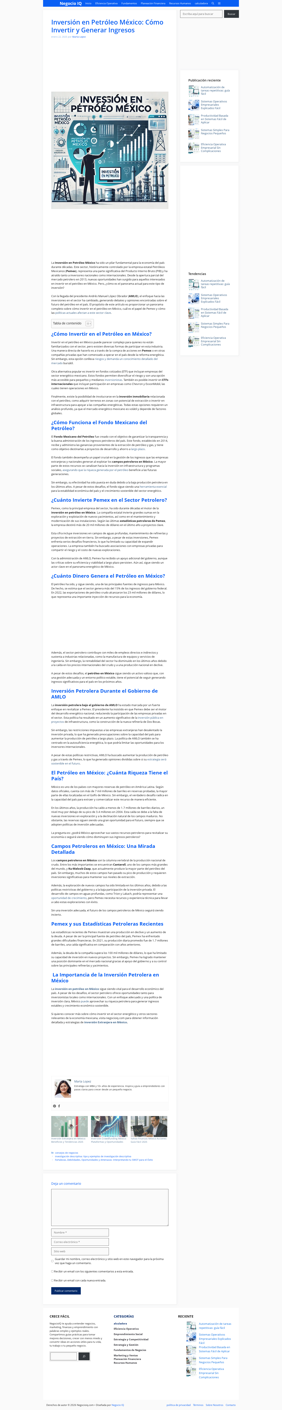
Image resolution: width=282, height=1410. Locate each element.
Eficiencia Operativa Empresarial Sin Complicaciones (213, 147)
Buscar (231, 14)
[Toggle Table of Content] (86, 323)
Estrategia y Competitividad (131, 1339)
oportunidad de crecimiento (69, 898)
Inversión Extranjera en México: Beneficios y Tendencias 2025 (68, 1140)
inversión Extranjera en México (105, 1022)
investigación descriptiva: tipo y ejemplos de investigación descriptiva (93, 1156)
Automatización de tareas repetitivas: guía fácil (215, 90)
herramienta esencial (153, 486)
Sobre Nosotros (214, 1405)
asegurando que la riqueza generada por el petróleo (95, 470)
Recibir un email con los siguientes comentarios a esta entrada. (94, 1271)
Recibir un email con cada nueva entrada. (80, 1280)
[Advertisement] (109, 67)
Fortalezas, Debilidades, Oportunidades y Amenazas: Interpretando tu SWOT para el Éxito (104, 1159)
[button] (213, 3)
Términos (198, 1405)
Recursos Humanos (180, 3)
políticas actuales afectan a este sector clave (83, 313)
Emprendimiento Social (128, 1334)
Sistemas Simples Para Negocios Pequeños (215, 131)
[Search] (84, 1356)
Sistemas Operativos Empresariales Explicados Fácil (214, 104)
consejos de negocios (66, 1152)
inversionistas (113, 380)
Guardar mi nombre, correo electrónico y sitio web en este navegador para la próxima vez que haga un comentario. (109, 1261)
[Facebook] (59, 1106)
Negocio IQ (71, 3)
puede (85, 1001)
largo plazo (138, 449)
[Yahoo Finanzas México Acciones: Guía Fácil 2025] (149, 1126)
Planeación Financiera (153, 3)
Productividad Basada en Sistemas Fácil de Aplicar (214, 119)
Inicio (88, 3)
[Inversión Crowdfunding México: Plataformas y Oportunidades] (109, 1126)
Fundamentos (129, 3)
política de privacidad (179, 1405)
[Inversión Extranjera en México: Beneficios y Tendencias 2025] (69, 1126)
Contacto (231, 1405)
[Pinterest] (54, 1106)
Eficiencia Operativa (106, 3)
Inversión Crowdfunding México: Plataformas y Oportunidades (108, 1140)
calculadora (201, 3)
